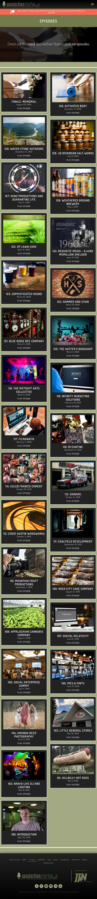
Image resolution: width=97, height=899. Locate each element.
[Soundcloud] (55, 886)
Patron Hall (65, 859)
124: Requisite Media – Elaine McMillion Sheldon (73, 252)
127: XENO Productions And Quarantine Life (24, 197)
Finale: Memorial (24, 101)
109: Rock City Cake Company (73, 588)
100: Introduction (24, 834)
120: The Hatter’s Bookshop (73, 349)
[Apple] (60, 886)
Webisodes (41, 859)
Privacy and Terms (54, 892)
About (24, 859)
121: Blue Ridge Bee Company (24, 341)
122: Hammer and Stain (73, 301)
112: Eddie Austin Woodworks (24, 533)
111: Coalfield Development (73, 541)
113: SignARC (73, 494)
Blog (49, 859)
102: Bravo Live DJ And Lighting (24, 785)
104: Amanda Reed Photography (24, 734)
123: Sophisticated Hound (24, 294)
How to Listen (15, 859)
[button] (92, 4)
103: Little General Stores (73, 730)
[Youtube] (46, 886)
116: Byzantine (73, 447)
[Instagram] (41, 886)
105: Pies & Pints (73, 683)
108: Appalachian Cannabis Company (24, 633)
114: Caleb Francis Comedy (24, 486)
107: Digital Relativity (73, 636)
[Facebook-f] (37, 886)
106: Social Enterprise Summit (24, 683)
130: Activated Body (73, 106)
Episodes (32, 859)
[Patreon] (51, 886)
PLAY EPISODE (24, 108)
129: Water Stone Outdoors (24, 149)
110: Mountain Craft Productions (24, 582)
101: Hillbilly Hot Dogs (73, 778)
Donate (84, 859)
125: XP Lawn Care (24, 246)
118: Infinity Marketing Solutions (73, 397)
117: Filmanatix (24, 439)
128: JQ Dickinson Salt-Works (73, 153)
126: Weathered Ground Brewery (73, 202)
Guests (55, 859)
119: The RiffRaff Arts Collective (24, 390)
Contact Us (76, 859)
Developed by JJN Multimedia (70, 892)
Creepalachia (48, 863)
